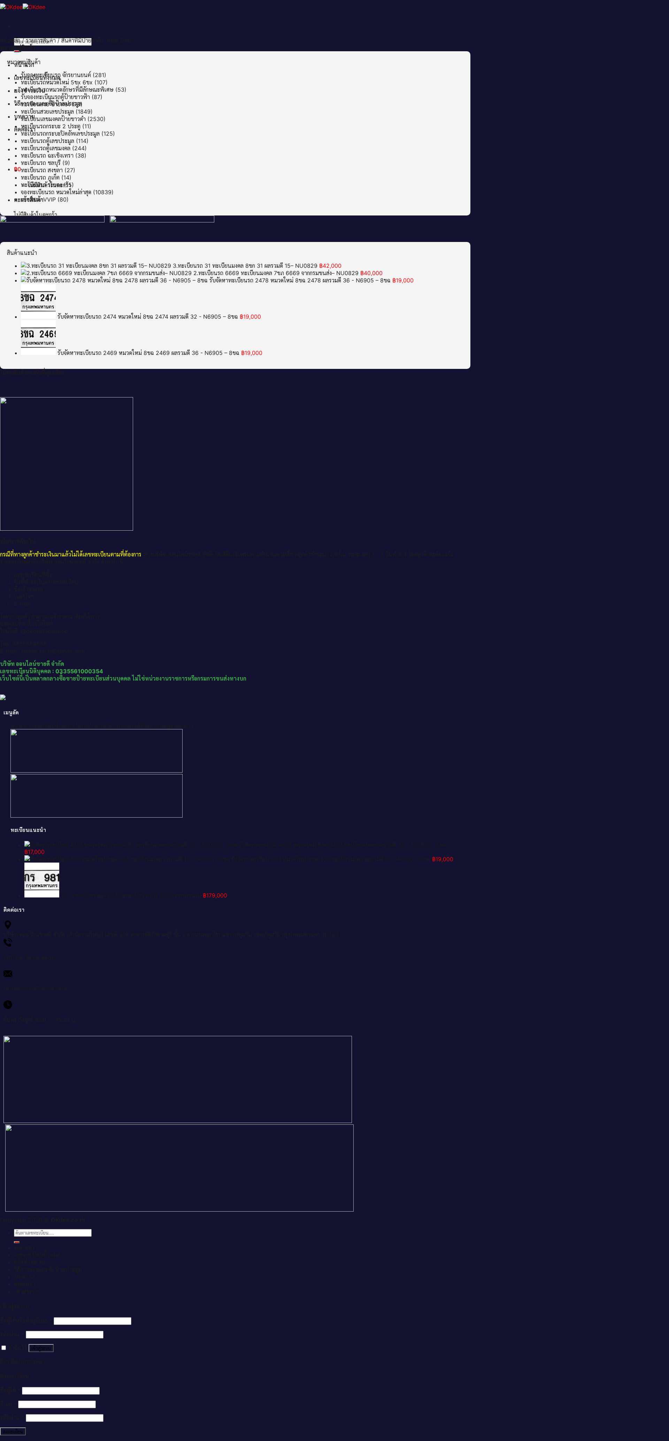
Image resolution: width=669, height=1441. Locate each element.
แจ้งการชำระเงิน (89, 726)
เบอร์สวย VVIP (38, 199)
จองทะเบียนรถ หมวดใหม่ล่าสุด (56, 192)
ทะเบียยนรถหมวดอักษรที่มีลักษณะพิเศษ (67, 89)
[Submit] (17, 51)
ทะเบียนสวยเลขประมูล (47, 111)
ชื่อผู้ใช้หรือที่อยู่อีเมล (26, 1320)
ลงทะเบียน (13, 1431)
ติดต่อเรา (183, 726)
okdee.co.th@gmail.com (35, 988)
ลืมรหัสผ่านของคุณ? (23, 1361)
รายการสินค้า (41, 40)
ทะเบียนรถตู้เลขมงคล (45, 148)
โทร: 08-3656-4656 (29, 957)
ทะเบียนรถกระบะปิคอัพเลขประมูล (60, 133)
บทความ (24, 1276)
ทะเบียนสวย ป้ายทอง (45, 104)
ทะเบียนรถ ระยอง (41, 184)
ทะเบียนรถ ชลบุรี (41, 162)
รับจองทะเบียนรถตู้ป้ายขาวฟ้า (55, 96)
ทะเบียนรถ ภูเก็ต (40, 177)
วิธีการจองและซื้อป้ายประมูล (48, 1269)
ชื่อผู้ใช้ (10, 1390)
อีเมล (8, 1404)
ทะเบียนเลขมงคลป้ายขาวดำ (53, 118)
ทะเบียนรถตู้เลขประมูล (47, 140)
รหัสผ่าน (12, 1334)
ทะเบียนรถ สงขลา (42, 170)
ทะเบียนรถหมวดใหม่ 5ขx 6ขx (57, 82)
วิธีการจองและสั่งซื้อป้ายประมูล (140, 726)
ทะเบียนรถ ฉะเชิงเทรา (47, 155)
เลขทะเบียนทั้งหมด (50, 726)
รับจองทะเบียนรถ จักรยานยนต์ (56, 74)
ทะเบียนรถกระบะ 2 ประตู (50, 126)
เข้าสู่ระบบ (41, 1348)
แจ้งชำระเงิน (29, 1262)
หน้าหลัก (10, 40)
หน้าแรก (19, 726)
